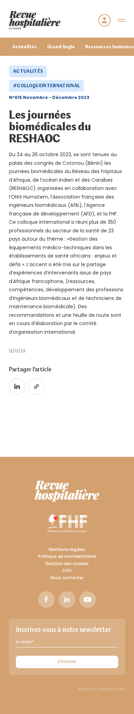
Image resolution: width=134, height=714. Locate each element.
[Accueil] (34, 20)
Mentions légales (67, 549)
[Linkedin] (67, 599)
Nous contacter (67, 578)
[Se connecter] (104, 20)
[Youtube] (87, 599)
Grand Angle (61, 46)
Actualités (24, 46)
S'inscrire (67, 661)
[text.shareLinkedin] (17, 386)
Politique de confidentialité (67, 556)
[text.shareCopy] (36, 386)
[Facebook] (46, 599)
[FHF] (67, 523)
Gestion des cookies (67, 564)
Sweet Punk (112, 689)
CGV (67, 570)
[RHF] (67, 491)
